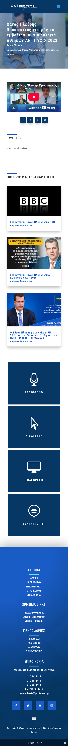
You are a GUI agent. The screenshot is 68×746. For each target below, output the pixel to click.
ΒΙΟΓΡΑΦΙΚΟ (34, 582)
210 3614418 (34, 684)
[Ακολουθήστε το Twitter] (30, 120)
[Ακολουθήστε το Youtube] (38, 120)
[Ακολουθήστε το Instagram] (45, 120)
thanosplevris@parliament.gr (34, 693)
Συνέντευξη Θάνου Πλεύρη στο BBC (32, 222)
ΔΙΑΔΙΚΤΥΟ (34, 436)
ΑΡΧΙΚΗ (34, 578)
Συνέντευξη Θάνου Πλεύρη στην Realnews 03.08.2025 (30, 276)
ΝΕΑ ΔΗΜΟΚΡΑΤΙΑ (34, 612)
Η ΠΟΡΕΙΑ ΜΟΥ (34, 586)
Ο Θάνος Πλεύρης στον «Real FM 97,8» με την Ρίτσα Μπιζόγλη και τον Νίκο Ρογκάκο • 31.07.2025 (33, 335)
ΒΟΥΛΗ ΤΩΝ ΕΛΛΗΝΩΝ (34, 616)
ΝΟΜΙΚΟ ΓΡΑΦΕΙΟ (34, 621)
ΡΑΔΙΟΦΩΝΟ (34, 392)
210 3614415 (34, 676)
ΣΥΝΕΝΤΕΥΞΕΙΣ (34, 524)
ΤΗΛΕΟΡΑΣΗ (34, 480)
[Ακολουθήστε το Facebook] (23, 120)
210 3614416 (34, 680)
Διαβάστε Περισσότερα (21, 225)
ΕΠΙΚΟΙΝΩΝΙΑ (34, 595)
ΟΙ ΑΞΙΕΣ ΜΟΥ (34, 590)
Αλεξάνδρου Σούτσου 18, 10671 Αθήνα (34, 669)
